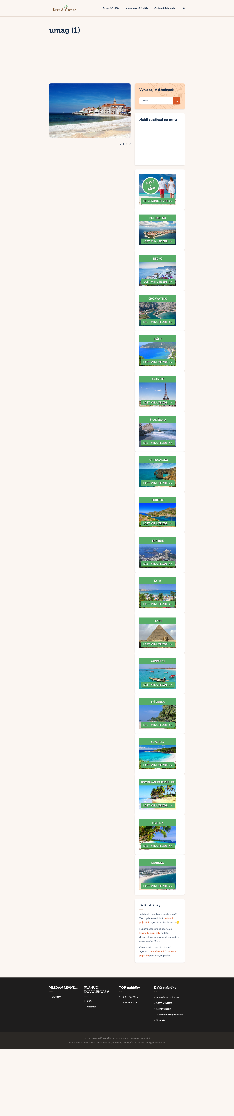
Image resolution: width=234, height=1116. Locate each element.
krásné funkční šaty (149, 933)
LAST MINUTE (129, 1002)
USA (89, 1001)
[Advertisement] (117, 63)
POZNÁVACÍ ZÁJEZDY (168, 997)
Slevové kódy (163, 1009)
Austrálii (91, 1006)
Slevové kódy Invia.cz (171, 1014)
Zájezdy (56, 997)
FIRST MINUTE (130, 997)
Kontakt (160, 1020)
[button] (130, 144)
